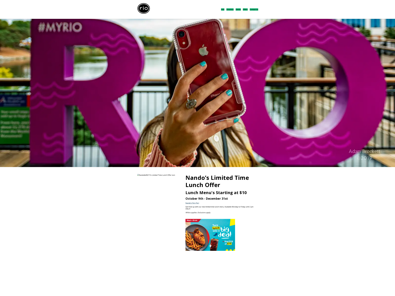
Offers (245, 9)
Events (238, 9)
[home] (144, 9)
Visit (222, 9)
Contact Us (254, 9)
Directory (230, 9)
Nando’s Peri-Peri (192, 203)
